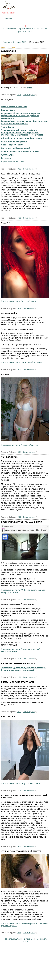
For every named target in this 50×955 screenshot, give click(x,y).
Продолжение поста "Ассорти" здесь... (19, 301)
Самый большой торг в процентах (20, 173)
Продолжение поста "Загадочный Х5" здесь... (22, 362)
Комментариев (29, 95)
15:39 (19, 517)
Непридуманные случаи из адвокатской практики (24, 796)
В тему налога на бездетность (17, 682)
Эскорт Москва (10, 28)
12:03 (19, 712)
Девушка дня (8, 51)
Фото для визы (9, 457)
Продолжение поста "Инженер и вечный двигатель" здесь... (20, 650)
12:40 (19, 599)
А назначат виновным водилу (18, 663)
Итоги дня (7, 99)
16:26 (19, 369)
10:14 (19, 933)
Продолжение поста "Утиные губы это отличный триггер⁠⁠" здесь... (24, 924)
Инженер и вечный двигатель (17, 604)
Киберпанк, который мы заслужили (21, 522)
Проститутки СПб (25, 31)
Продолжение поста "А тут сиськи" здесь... (21, 783)
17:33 (19, 169)
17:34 (19, 95)
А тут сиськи (8, 716)
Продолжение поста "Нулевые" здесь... (19, 445)
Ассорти (5, 222)
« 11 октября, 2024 (12, 939)
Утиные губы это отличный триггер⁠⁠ (21, 851)
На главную (28, 939)
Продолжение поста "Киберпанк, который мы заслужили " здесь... (23, 591)
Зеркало (8, 18)
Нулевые (6, 374)
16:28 (19, 308)
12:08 (19, 658)
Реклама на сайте (8, 13)
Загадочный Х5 (9, 313)
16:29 (19, 218)
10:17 (19, 846)
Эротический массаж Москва (33, 28)
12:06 (19, 677)
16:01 (19, 452)
